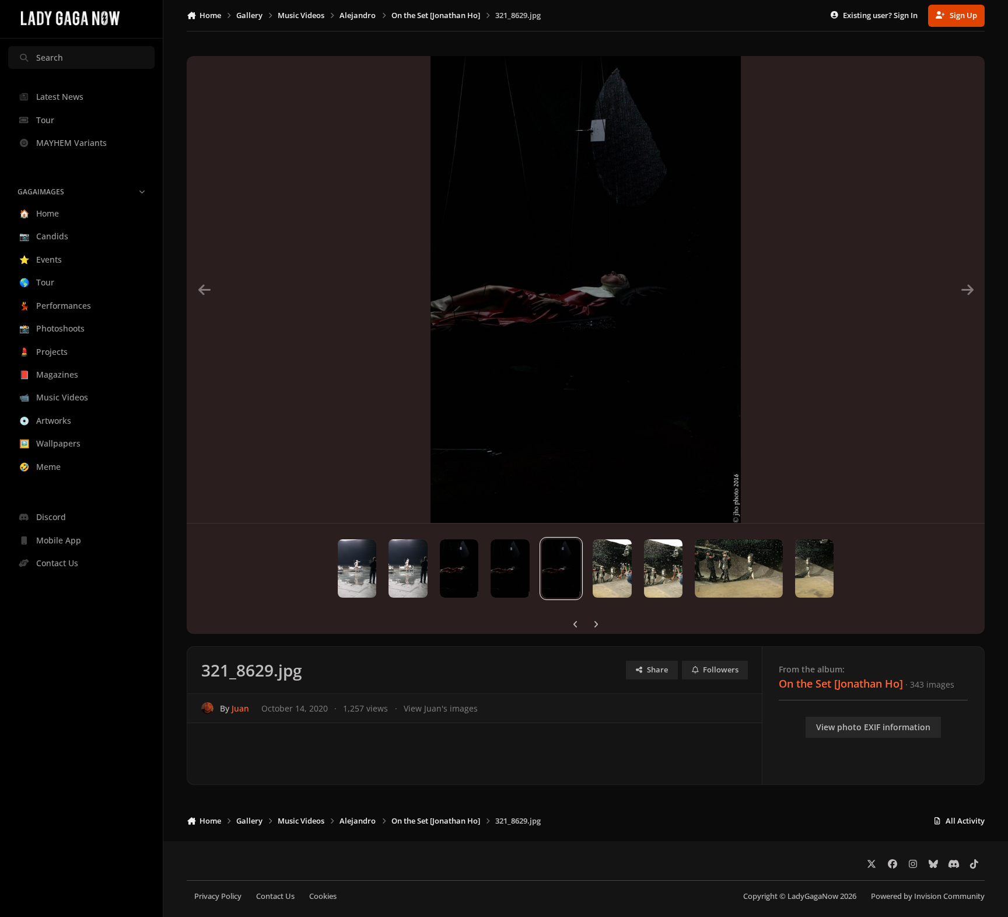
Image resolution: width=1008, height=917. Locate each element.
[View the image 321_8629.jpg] (561, 568)
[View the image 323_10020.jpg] (459, 568)
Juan (240, 708)
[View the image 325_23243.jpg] (357, 568)
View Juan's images (441, 708)
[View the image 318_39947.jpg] (738, 568)
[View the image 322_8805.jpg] (510, 568)
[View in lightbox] (585, 289)
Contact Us (275, 896)
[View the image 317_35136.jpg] (814, 568)
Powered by (928, 896)
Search (49, 57)
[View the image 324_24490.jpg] (408, 568)
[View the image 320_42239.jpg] (612, 568)
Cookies (323, 896)
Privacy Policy (218, 896)
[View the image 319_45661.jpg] (663, 568)
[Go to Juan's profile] (207, 708)
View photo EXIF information (873, 727)
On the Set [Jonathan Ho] (841, 684)
